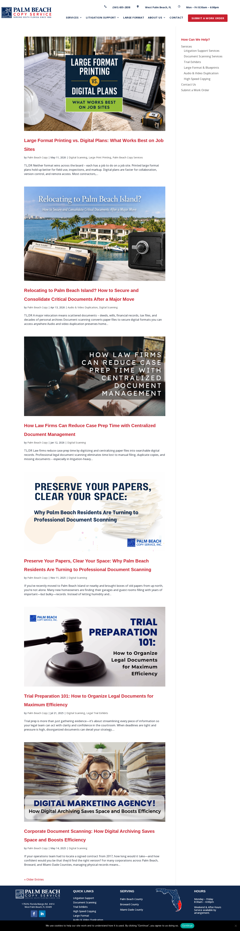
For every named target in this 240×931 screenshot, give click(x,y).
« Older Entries (34, 879)
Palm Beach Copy (37, 157)
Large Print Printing (100, 157)
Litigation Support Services (201, 51)
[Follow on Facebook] (34, 913)
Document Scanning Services (203, 56)
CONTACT (176, 17)
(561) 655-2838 (121, 7)
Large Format (81, 916)
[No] (235, 925)
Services (186, 46)
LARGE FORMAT (133, 17)
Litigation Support (83, 899)
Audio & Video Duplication (83, 307)
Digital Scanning (78, 157)
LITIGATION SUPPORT (101, 17)
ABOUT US (155, 17)
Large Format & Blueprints (201, 68)
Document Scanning (84, 903)
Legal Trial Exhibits (97, 713)
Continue (187, 925)
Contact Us (188, 84)
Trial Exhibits (192, 62)
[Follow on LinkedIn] (42, 913)
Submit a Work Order (195, 90)
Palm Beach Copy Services (128, 157)
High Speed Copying (197, 79)
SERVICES (72, 17)
